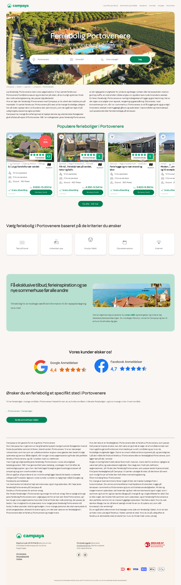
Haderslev (142, 164)
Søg (140, 59)
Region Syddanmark (128, 164)
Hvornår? (80, 59)
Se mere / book (41, 192)
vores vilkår (130, 315)
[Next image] (170, 164)
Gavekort (143, 6)
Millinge (42, 164)
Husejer (161, 6)
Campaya (10, 87)
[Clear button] (57, 59)
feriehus (93, 516)
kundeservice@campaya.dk (28, 546)
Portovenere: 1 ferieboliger (20, 411)
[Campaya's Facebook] (79, 555)
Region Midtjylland (76, 164)
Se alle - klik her (90, 203)
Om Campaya (21, 554)
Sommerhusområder (128, 6)
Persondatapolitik (22, 557)
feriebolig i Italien (148, 509)
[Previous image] (11, 164)
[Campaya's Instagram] (85, 555)
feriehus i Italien (118, 512)
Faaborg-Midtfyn (29, 164)
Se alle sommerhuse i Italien (26, 420)
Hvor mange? (112, 59)
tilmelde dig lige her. (84, 546)
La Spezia (37, 87)
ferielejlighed (104, 471)
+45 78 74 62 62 (33, 543)
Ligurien (27, 87)
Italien (19, 87)
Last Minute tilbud (110, 6)
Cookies (19, 559)
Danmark (62, 164)
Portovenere (48, 87)
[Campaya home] (17, 6)
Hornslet (89, 164)
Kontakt (152, 6)
